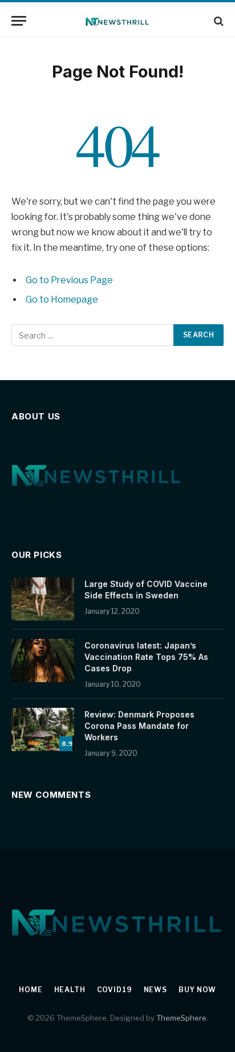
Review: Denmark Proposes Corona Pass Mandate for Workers (139, 726)
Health (70, 989)
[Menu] (18, 21)
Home (30, 989)
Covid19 (114, 989)
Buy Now (197, 989)
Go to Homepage (62, 299)
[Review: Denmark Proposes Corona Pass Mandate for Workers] (42, 729)
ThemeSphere (181, 1017)
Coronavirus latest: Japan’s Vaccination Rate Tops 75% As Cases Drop (146, 657)
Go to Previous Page (69, 280)
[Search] (218, 21)
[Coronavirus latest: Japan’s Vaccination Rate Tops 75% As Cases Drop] (42, 660)
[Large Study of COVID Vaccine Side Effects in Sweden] (42, 599)
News (155, 989)
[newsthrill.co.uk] (118, 20)
